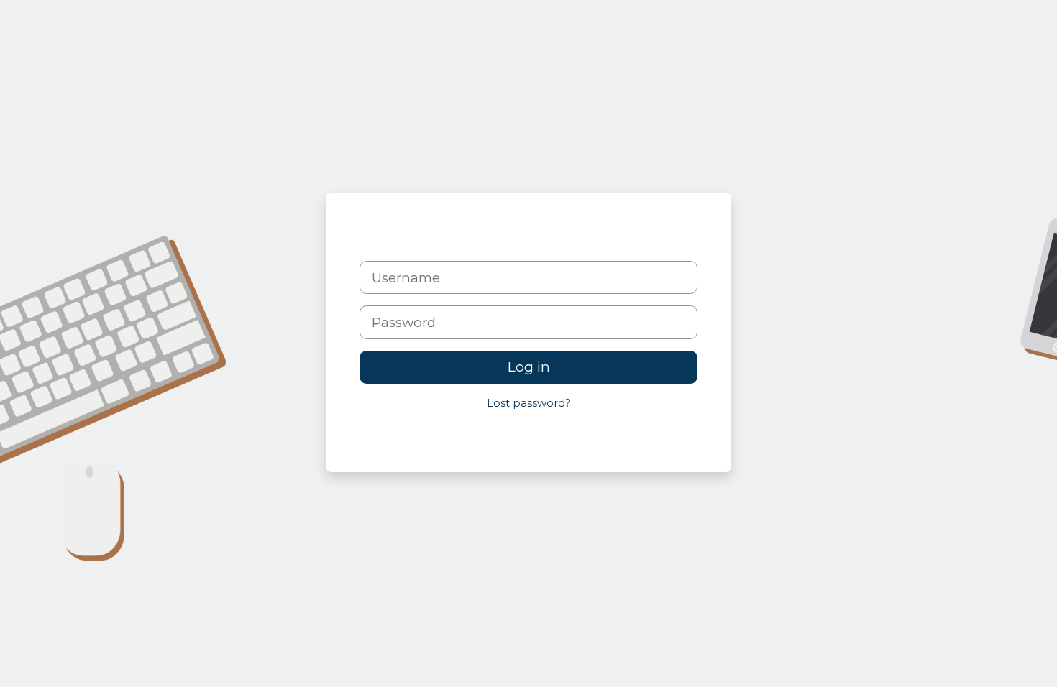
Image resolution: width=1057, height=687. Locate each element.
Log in (529, 367)
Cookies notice (646, 435)
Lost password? (529, 403)
